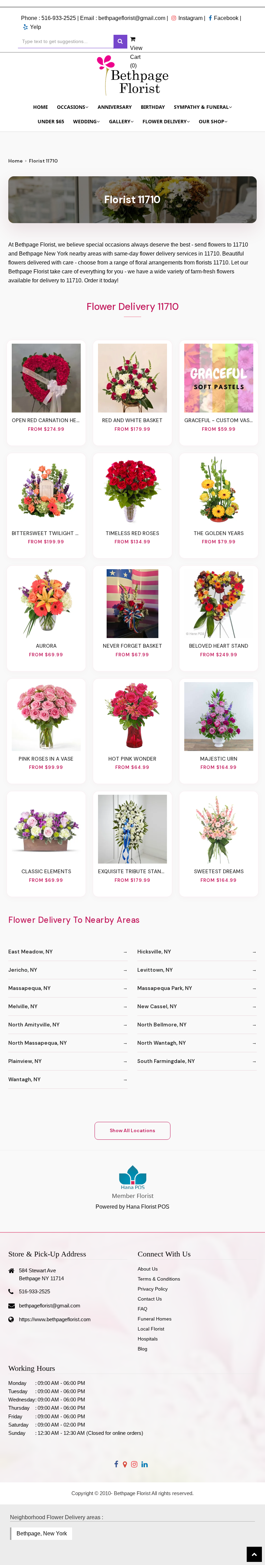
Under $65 (51, 121)
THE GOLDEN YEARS (219, 533)
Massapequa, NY (29, 988)
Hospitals (148, 1339)
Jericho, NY (22, 970)
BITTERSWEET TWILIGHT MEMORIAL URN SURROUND (46, 533)
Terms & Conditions (159, 1279)
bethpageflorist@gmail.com (131, 18)
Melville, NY (23, 1006)
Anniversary (115, 107)
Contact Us (150, 1299)
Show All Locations (132, 1130)
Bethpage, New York (42, 1533)
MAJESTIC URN (218, 758)
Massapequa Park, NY (164, 988)
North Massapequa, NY (37, 1043)
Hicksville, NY (154, 951)
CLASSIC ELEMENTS (46, 871)
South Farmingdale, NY (166, 1061)
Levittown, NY (155, 970)
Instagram (190, 18)
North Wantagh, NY (161, 1043)
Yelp (35, 27)
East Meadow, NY (30, 951)
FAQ (142, 1309)
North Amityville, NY (34, 1024)
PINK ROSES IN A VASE (46, 758)
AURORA (46, 646)
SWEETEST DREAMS (219, 871)
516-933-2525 (58, 18)
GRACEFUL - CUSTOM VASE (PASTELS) (218, 420)
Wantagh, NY (24, 1079)
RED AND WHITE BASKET (132, 420)
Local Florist (151, 1329)
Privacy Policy (153, 1289)
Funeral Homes (154, 1319)
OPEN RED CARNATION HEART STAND (46, 420)
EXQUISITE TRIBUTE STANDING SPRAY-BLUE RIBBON (132, 871)
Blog (142, 1349)
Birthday (153, 107)
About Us (148, 1269)
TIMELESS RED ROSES (132, 533)
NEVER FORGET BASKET (132, 646)
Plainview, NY (25, 1061)
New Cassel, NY (157, 1006)
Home (40, 107)
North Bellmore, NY (162, 1024)
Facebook (226, 18)
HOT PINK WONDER (132, 758)
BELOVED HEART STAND (218, 646)
